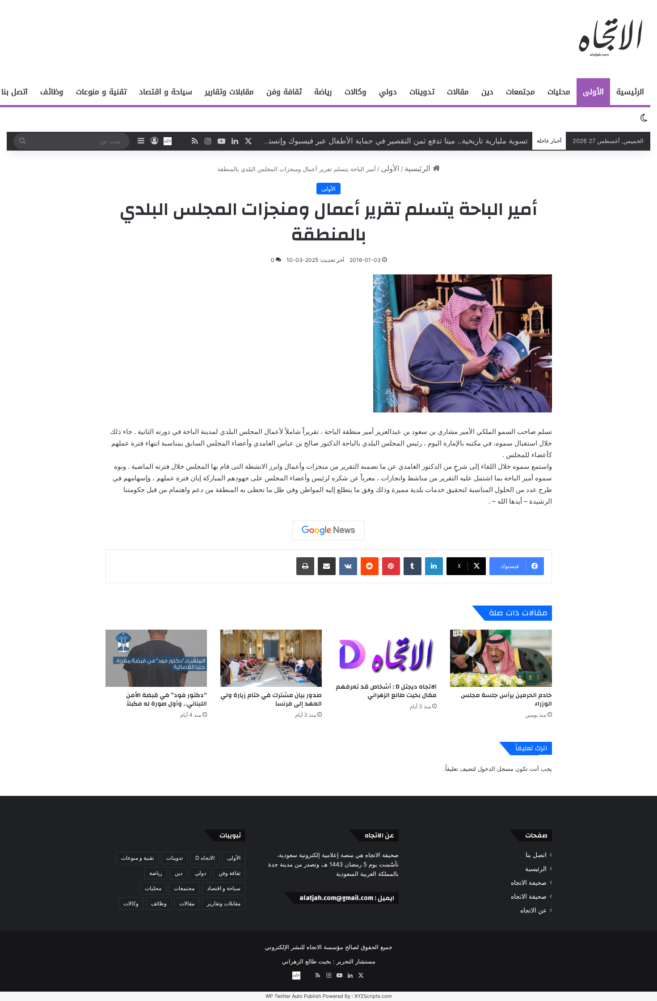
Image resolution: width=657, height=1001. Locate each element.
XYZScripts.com (373, 996)
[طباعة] (305, 566)
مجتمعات (520, 91)
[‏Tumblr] (412, 566)
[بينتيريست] (391, 566)
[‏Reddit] (370, 566)
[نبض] (181, 141)
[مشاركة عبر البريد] (327, 566)
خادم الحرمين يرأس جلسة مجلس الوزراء (506, 700)
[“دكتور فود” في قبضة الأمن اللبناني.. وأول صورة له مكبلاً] (156, 658)
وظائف (51, 91)
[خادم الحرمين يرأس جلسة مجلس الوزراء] (501, 658)
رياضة (323, 91)
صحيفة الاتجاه (529, 882)
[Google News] (328, 530)
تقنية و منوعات (101, 91)
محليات (559, 91)
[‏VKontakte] (348, 566)
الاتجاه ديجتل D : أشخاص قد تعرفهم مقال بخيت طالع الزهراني (386, 691)
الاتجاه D (205, 857)
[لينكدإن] (434, 566)
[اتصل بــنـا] (167, 141)
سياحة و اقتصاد (165, 91)
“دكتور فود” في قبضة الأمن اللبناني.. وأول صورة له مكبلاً (166, 700)
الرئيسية (630, 91)
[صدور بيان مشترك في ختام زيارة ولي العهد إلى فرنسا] (271, 658)
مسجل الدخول (496, 768)
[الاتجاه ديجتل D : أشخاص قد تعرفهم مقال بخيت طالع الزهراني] (386, 654)
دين (487, 91)
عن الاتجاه (533, 910)
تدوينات (421, 91)
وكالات (355, 91)
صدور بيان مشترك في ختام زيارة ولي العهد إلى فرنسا (271, 700)
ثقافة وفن (284, 91)
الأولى (593, 91)
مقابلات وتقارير (229, 91)
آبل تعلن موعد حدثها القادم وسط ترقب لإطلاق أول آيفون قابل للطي (419, 140)
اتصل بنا (536, 854)
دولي (388, 91)
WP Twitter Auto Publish (293, 996)
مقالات (458, 91)
